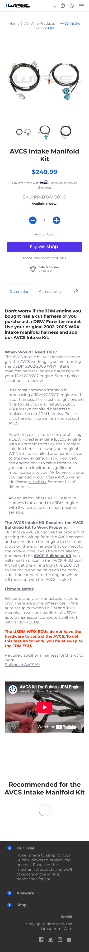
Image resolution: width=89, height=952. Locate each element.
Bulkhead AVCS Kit (22, 665)
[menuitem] (53, 5)
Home (14, 23)
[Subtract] (33, 220)
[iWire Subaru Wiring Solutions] (18, 5)
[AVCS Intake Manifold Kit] (23, 132)
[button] (53, 5)
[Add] (56, 220)
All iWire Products (39, 23)
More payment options (44, 258)
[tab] (19, 291)
